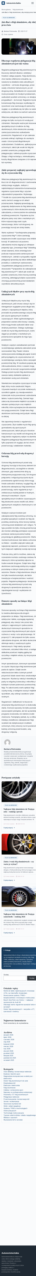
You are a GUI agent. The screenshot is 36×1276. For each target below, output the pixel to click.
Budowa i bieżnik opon (12, 1074)
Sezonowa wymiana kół (12, 1104)
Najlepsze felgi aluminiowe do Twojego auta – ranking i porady (19, 810)
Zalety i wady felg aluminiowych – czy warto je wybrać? (19, 863)
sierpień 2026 (8, 1035)
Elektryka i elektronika (12, 1085)
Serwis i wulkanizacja (11, 1101)
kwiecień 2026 (9, 1044)
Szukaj (6, 975)
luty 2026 (7, 1049)
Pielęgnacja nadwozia (11, 1097)
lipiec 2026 (7, 1037)
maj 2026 (7, 1042)
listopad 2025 (8, 1056)
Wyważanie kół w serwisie (13, 1120)
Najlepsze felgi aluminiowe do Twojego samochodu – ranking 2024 (19, 915)
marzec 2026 (8, 1046)
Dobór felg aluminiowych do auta (16, 1081)
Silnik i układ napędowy (12, 1106)
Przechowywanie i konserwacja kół (16, 1099)
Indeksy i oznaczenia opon (13, 1090)
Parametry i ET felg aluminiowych (16, 1095)
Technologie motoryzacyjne (14, 1113)
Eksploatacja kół (9, 1083)
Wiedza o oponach (10, 1117)
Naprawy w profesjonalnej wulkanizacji (18, 1092)
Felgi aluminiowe (9, 17)
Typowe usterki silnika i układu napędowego (20, 1115)
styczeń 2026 (8, 1051)
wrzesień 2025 (9, 1060)
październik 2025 (10, 1058)
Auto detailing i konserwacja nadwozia (17, 1072)
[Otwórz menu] (32, 3)
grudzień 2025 (9, 1053)
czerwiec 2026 (9, 1039)
